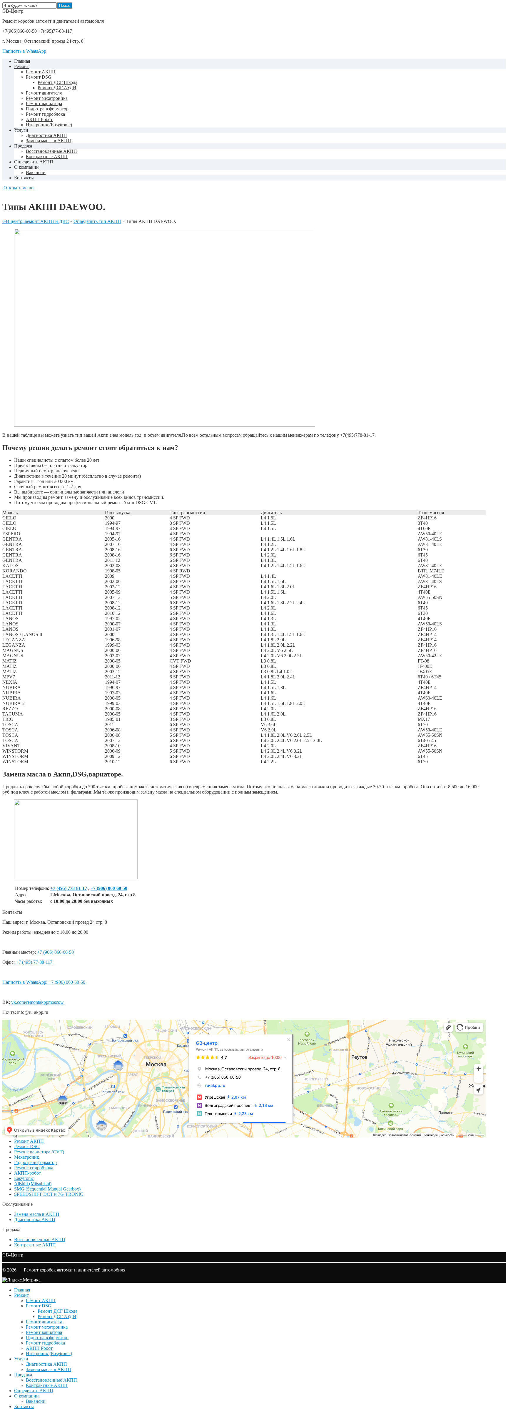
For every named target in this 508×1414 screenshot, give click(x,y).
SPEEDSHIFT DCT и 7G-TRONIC (48, 1194)
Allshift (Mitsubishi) (32, 1183)
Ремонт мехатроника (47, 98)
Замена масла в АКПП (48, 140)
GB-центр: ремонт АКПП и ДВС (35, 221)
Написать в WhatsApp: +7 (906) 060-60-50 (43, 982)
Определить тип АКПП (97, 221)
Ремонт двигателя (44, 92)
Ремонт (21, 66)
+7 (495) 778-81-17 (68, 888)
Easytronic (24, 1178)
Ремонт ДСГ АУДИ (57, 87)
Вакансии (36, 172)
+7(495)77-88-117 (55, 31)
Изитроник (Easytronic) (49, 124)
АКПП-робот (27, 1172)
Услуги (21, 130)
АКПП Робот (39, 119)
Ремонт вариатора (44, 103)
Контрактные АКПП (47, 156)
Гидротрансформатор (47, 108)
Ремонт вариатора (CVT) (39, 1151)
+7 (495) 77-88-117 (34, 962)
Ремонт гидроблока (45, 114)
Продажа (23, 145)
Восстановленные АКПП (51, 151)
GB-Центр (12, 11)
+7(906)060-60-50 (19, 31)
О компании (26, 167)
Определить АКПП (33, 161)
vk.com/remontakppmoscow (37, 1002)
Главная (22, 61)
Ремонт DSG (38, 77)
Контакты (24, 177)
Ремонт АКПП (41, 71)
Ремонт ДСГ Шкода (57, 82)
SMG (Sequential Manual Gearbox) (47, 1188)
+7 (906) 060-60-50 (109, 888)
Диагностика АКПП (46, 135)
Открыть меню (18, 187)
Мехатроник (26, 1157)
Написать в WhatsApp (24, 51)
